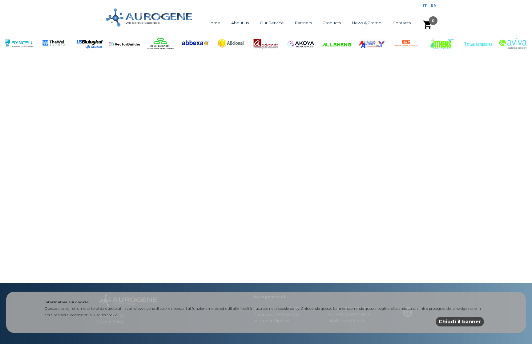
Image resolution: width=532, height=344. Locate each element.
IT (425, 5)
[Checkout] (427, 25)
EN (434, 5)
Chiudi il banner (460, 322)
